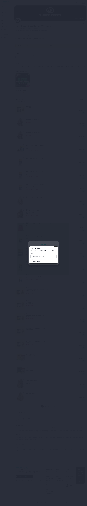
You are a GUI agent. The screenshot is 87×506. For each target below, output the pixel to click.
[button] (43, 260)
